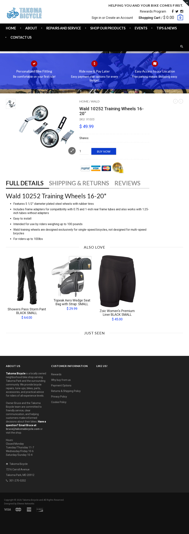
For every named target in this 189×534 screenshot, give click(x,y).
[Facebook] (172, 11)
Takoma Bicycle (30, 500)
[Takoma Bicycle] (24, 13)
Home (84, 101)
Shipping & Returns (79, 183)
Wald (95, 101)
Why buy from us (61, 379)
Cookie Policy (58, 402)
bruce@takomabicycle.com (23, 428)
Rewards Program (153, 11)
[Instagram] (181, 11)
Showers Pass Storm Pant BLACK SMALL (27, 311)
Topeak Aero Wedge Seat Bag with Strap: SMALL (72, 302)
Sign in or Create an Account (112, 18)
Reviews (127, 183)
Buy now (104, 151)
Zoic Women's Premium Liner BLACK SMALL (117, 312)
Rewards (56, 374)
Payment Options (61, 385)
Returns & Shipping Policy (66, 391)
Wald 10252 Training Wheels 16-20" (111, 111)
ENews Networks (25, 503)
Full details (25, 183)
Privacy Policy (59, 396)
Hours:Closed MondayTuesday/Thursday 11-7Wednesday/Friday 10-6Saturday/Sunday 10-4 (20, 447)
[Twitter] (176, 11)
